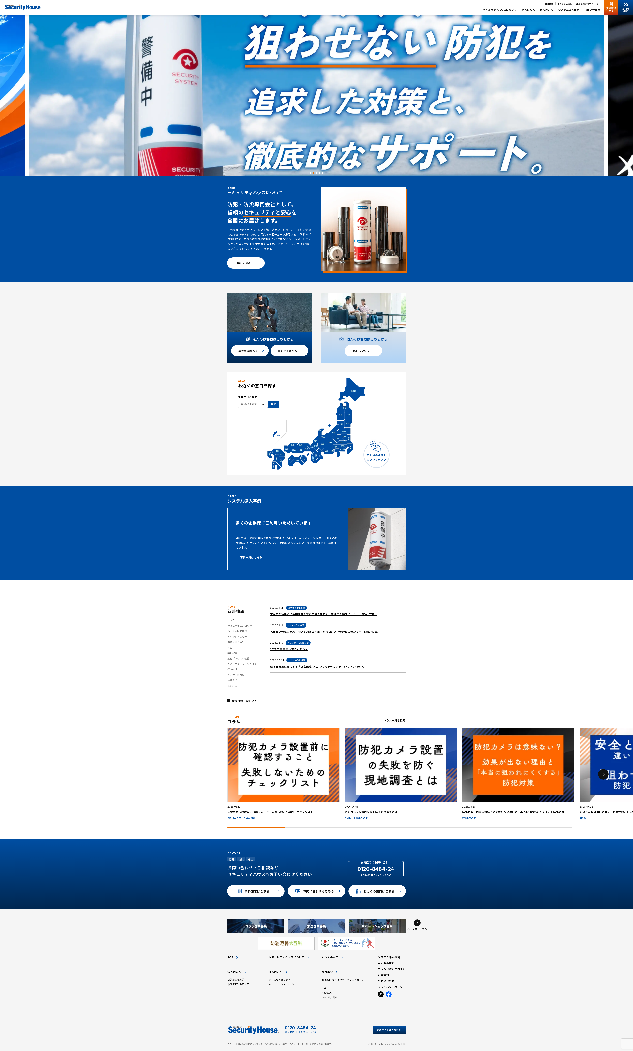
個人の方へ (276, 972)
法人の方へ (234, 972)
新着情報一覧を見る (244, 701)
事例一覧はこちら (251, 557)
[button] (310, 173)
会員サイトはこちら (388, 1030)
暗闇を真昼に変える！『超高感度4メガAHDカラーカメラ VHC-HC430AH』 (318, 666)
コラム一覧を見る (394, 720)
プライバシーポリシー (295, 1043)
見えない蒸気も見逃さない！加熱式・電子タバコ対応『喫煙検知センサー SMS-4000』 (325, 632)
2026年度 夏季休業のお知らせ (289, 649)
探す (273, 404)
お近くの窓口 (330, 957)
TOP (230, 957)
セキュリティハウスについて (286, 957)
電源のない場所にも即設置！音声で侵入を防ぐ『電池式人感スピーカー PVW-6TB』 (323, 614)
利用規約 (312, 1043)
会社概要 (327, 972)
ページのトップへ (417, 929)
